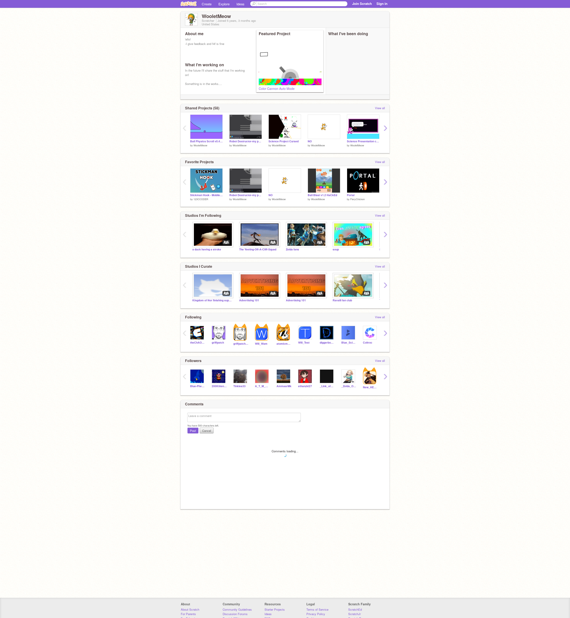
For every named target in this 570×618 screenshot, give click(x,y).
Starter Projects (275, 609)
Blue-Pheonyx (197, 386)
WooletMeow (200, 145)
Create (207, 4)
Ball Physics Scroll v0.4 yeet (206, 141)
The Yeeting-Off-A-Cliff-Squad (257, 249)
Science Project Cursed (284, 141)
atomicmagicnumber (284, 344)
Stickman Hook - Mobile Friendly (206, 195)
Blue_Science (348, 342)
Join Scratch (362, 3)
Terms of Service (317, 609)
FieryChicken (357, 199)
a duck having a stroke (206, 249)
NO (310, 141)
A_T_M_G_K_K (262, 386)
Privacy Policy (315, 614)
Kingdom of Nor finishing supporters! (212, 300)
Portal (350, 195)
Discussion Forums (235, 614)
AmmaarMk (284, 386)
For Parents (188, 614)
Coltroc (367, 342)
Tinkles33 (239, 386)
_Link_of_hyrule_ (327, 386)
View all (380, 108)
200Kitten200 (219, 386)
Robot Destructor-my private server (245, 141)
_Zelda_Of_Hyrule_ (348, 386)
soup (336, 249)
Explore (224, 4)
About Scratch (190, 609)
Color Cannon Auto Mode (277, 88)
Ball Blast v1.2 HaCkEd (322, 195)
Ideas (240, 4)
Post (193, 431)
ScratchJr (354, 614)
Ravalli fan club (342, 300)
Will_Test (303, 342)
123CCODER (200, 199)
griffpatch (218, 342)
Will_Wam (261, 344)
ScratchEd (355, 609)
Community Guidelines (237, 609)
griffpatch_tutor (240, 344)
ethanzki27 (305, 386)
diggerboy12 (327, 342)
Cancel (206, 431)
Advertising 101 (249, 300)
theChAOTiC (197, 342)
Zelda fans (292, 249)
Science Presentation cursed (363, 141)
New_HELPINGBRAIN (370, 387)
